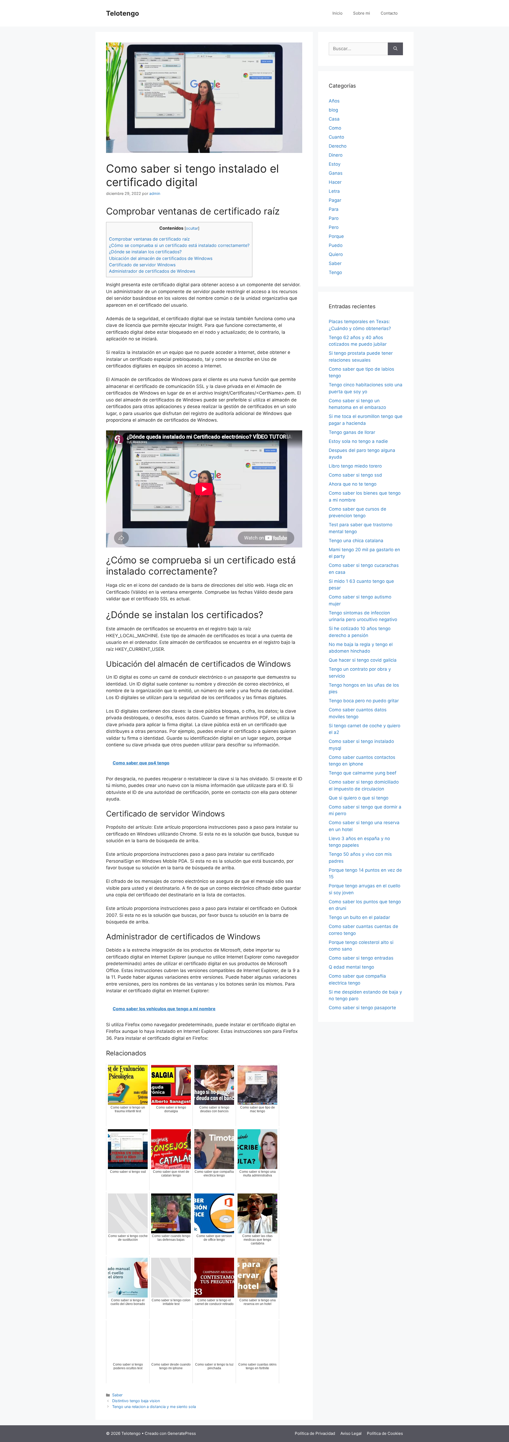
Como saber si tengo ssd (355, 475)
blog (333, 110)
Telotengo (122, 13)
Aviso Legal (351, 1433)
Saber (117, 1395)
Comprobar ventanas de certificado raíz (149, 239)
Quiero (336, 254)
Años (334, 101)
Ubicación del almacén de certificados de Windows (160, 258)
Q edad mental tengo (351, 967)
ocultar (192, 228)
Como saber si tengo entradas (361, 958)
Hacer (335, 182)
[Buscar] (395, 48)
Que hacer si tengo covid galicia (363, 660)
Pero (334, 227)
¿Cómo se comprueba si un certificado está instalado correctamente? (179, 245)
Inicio (337, 13)
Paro (334, 218)
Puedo (336, 245)
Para (334, 209)
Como (335, 128)
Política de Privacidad (315, 1433)
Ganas (336, 173)
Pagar (335, 200)
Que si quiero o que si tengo (358, 798)
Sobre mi (361, 13)
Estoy (334, 164)
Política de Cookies (385, 1433)
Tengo (335, 272)
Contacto (389, 13)
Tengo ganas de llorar (352, 432)
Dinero (336, 155)
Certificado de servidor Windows (142, 264)
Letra (334, 191)
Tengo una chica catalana (356, 540)
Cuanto (336, 137)
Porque (336, 236)
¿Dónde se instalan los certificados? (145, 251)
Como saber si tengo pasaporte (362, 1007)
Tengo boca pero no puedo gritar (364, 700)
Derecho (337, 146)
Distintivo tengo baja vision (136, 1400)
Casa (334, 119)
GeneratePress (182, 1433)
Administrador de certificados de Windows (152, 271)
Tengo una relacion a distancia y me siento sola (154, 1406)
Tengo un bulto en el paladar (359, 917)
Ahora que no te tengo (352, 484)
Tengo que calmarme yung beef (362, 773)
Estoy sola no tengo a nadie (358, 441)
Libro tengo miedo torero (355, 466)
